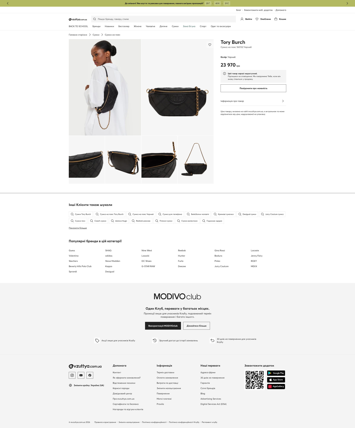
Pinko (217, 261)
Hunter (181, 255)
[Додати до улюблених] (210, 44)
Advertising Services (221, 398)
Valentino (73, 255)
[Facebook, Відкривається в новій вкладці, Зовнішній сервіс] (90, 375)
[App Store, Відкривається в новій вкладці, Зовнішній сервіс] (276, 380)
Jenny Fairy (256, 255)
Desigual (109, 271)
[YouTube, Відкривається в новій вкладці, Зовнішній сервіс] (81, 375)
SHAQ (108, 250)
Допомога (281, 10)
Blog (219, 393)
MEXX (254, 266)
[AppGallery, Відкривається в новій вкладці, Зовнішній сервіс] (276, 386)
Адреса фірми (208, 372)
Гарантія (205, 383)
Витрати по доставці (167, 383)
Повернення (163, 393)
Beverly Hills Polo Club (80, 266)
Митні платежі (164, 398)
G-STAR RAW (148, 266)
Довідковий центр (122, 393)
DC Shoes (146, 261)
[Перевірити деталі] (283, 101)
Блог (240, 10)
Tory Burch (233, 42)
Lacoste (255, 250)
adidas (108, 255)
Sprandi (73, 271)
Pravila (160, 404)
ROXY (254, 261)
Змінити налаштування (169, 388)
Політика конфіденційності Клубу (184, 422)
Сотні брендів (208, 388)
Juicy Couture (222, 266)
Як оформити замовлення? (126, 377)
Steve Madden (112, 261)
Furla (180, 261)
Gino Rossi (220, 250)
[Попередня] (7, 3)
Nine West (147, 250)
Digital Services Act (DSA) (213, 404)
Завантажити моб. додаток (260, 10)
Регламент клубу (209, 422)
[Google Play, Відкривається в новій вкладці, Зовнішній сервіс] (276, 373)
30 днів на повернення (213, 377)
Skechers (73, 261)
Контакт (133, 372)
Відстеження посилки (124, 383)
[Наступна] (347, 3)
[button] (105, 87)
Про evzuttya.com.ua (123, 398)
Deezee (182, 266)
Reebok (182, 250)
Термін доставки (165, 372)
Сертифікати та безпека (126, 404)
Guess (72, 250)
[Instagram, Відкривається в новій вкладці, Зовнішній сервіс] (72, 375)
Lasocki (145, 255)
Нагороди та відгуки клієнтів (128, 409)
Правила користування (105, 422)
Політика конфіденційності (154, 422)
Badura (218, 255)
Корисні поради (121, 388)
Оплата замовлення (167, 377)
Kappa (108, 266)
